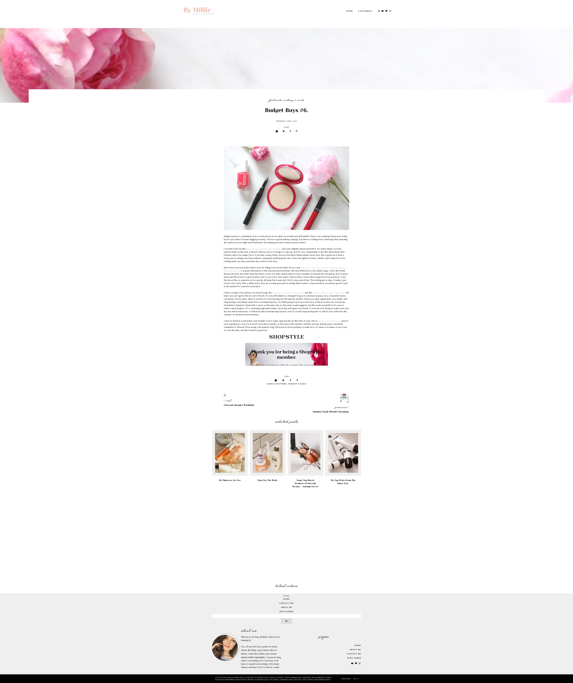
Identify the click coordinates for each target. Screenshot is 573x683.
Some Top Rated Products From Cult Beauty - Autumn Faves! (305, 483)
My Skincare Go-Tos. (230, 480)
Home (350, 11)
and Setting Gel (232, 270)
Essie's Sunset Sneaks (329, 321)
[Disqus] (286, 536)
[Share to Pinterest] (296, 131)
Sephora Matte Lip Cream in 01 (329, 292)
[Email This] (277, 131)
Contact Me (286, 603)
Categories (365, 11)
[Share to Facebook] (290, 131)
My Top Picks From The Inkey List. (343, 482)
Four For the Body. (268, 480)
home (286, 599)
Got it (356, 679)
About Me (286, 607)
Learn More (346, 679)
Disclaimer (286, 612)
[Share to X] (284, 131)
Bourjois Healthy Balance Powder (263, 249)
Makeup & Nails (293, 100)
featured (275, 100)
